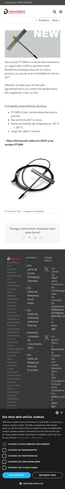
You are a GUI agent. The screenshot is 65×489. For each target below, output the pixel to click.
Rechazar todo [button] (47, 475)
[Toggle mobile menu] (61, 11)
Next (55, 20)
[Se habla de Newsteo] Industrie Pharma (32, 317)
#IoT (55, 278)
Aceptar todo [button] (16, 475)
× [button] (61, 412)
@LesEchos (58, 349)
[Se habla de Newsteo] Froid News (32, 295)
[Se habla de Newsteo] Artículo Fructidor (32, 362)
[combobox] (57, 412)
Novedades (39, 211)
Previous (44, 20)
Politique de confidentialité (30, 437)
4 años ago (54, 325)
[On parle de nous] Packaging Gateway (32, 273)
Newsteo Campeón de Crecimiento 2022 (32, 340)
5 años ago (54, 403)
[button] (32, 483)
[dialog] (32, 449)
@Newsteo (57, 309)
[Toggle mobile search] (54, 11)
